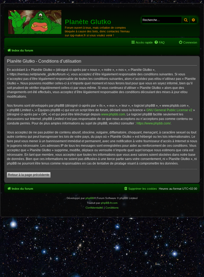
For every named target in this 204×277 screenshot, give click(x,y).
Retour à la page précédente (28, 175)
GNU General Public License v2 (169, 110)
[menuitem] (159, 42)
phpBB (90, 198)
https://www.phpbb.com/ (154, 123)
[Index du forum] (35, 21)
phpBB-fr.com (109, 202)
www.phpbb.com (113, 114)
